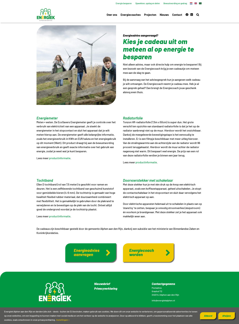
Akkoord (208, 315)
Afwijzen (226, 315)
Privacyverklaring (105, 288)
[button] (197, 14)
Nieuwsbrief (102, 284)
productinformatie (59, 158)
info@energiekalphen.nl (163, 300)
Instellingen (62, 319)
